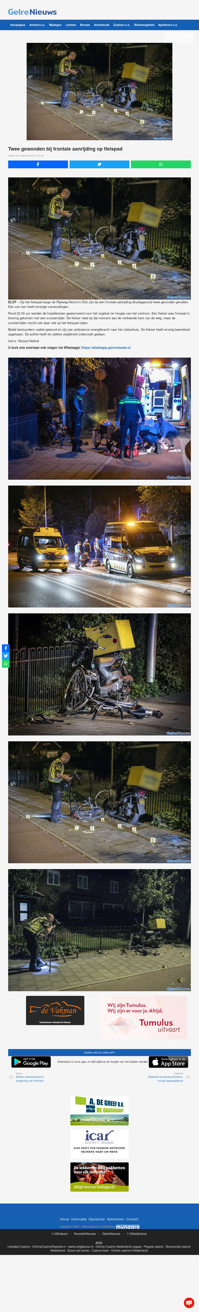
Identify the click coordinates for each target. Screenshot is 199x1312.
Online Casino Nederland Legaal (118, 1246)
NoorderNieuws (85, 1233)
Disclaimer (97, 1218)
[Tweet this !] (99, 164)
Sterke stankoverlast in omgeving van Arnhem (30, 1077)
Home (64, 1218)
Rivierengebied (144, 25)
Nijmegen (55, 25)
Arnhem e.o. (37, 25)
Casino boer (100, 1250)
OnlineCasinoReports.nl (49, 1246)
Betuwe (85, 25)
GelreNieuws (111, 1233)
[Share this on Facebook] (38, 164)
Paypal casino (153, 1246)
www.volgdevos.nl (80, 1246)
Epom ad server (78, 1250)
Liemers (71, 25)
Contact (132, 1218)
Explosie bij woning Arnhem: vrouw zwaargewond (165, 1077)
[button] (189, 1303)
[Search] (169, 37)
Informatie (79, 1218)
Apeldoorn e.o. (168, 25)
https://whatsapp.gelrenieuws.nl (106, 347)
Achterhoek (101, 25)
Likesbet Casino (19, 1246)
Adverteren (115, 1218)
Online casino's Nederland (129, 1250)
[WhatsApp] (161, 164)
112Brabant (59, 1233)
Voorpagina (17, 25)
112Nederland (137, 1233)
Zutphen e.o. (121, 25)
